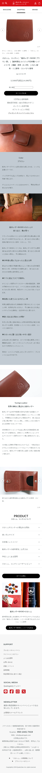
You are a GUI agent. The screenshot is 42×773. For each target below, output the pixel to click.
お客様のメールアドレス (13, 712)
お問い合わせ (7, 662)
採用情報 (6, 670)
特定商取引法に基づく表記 (12, 674)
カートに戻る (21, 576)
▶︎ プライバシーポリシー (21, 761)
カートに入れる (21, 93)
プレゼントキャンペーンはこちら (21, 113)
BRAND (35, 9)
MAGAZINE (7, 9)
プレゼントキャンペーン (11, 650)
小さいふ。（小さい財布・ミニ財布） (18, 50)
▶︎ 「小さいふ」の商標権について (21, 758)
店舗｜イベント (8, 666)
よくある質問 (7, 658)
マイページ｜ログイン (11, 654)
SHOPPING (21, 9)
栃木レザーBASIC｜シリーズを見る (21, 628)
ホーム (4, 50)
